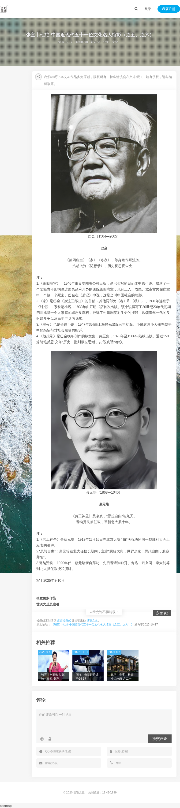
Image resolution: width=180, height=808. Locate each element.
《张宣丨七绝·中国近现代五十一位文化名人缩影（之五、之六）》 (92, 624)
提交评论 (159, 739)
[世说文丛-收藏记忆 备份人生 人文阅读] (4, 9)
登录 (148, 9)
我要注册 (168, 9)
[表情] (42, 739)
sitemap (6, 806)
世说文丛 (92, 620)
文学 (115, 42)
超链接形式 (64, 620)
